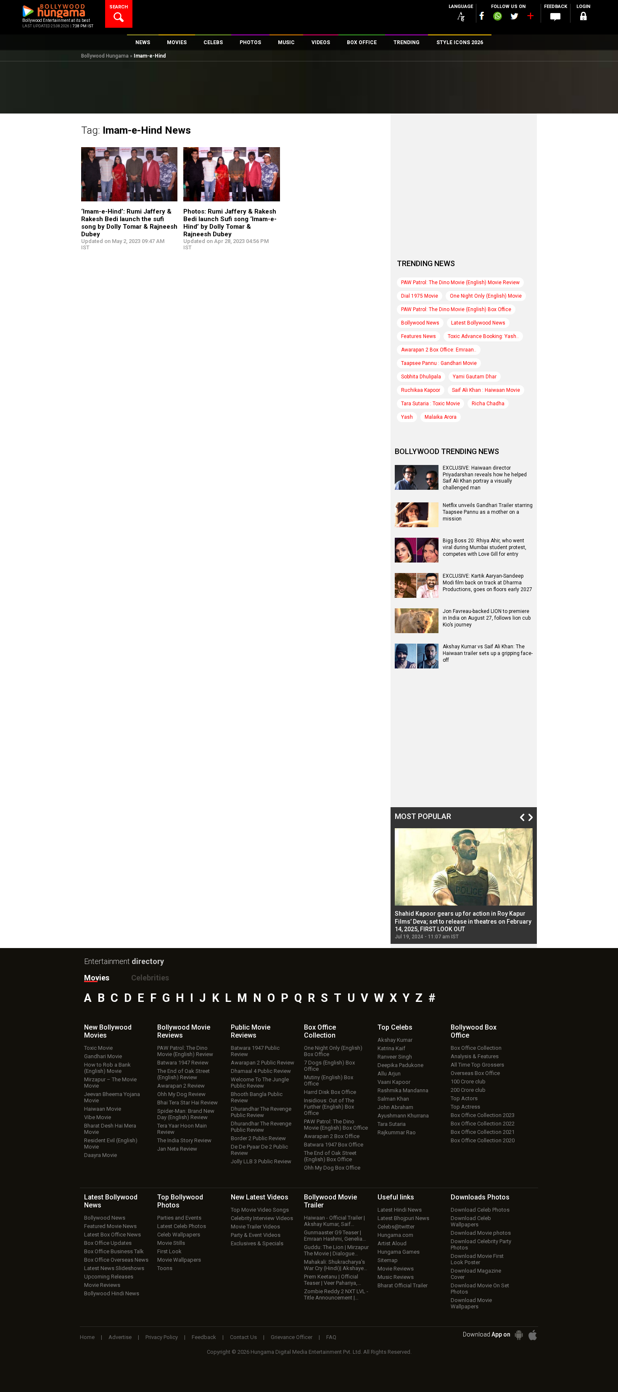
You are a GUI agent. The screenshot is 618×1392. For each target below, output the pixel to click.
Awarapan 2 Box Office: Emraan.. (438, 350)
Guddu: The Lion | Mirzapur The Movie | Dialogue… (336, 1250)
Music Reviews (396, 1277)
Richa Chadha (488, 404)
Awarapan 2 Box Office (331, 1136)
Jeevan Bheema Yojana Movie (112, 1097)
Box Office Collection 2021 (483, 1132)
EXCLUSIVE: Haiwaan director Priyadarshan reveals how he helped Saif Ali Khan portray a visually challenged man (485, 478)
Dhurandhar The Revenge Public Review (261, 1112)
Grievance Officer (291, 1337)
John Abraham (395, 1107)
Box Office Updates (108, 1243)
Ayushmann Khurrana (403, 1115)
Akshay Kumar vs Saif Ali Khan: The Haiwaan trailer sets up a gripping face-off (488, 653)
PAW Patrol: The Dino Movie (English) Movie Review (460, 282)
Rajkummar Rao (397, 1132)
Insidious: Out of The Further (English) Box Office (329, 1106)
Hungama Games (399, 1252)
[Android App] (519, 1335)
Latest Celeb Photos (181, 1226)
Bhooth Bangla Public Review (257, 1097)
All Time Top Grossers (477, 1065)
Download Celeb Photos (480, 1210)
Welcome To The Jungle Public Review (260, 1082)
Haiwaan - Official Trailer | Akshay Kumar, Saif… (334, 1221)
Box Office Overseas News (116, 1260)
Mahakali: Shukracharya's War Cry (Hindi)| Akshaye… (335, 1265)
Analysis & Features (475, 1056)
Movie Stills (171, 1243)
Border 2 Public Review (258, 1138)
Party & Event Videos (255, 1235)
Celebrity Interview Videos (262, 1218)
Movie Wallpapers (179, 1260)
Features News (418, 336)
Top (395, 1027)
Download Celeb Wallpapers (471, 1221)
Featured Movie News (110, 1226)
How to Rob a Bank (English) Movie (107, 1068)
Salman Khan (393, 1099)
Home (87, 1337)
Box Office (320, 1031)
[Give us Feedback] (555, 17)
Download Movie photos (481, 1233)
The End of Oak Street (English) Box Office (330, 1156)
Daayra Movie (100, 1155)
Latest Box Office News (112, 1234)
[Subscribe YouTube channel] (530, 18)
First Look (169, 1251)
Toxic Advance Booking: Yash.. (483, 336)
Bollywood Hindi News (111, 1293)
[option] (464, 884)
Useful (396, 1197)
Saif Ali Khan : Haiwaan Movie (486, 390)
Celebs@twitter (396, 1226)
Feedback (204, 1337)
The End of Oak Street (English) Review (183, 1074)
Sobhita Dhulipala (421, 377)
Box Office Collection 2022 (483, 1123)
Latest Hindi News (400, 1210)
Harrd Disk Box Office (330, 1092)
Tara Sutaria (392, 1124)
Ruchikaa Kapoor (420, 390)
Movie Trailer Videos (255, 1226)
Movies (96, 977)
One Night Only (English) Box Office (333, 1051)
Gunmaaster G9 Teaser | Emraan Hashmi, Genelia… (335, 1235)
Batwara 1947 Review (183, 1062)
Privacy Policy (161, 1337)
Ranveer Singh (395, 1057)
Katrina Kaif (391, 1048)
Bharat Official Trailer (403, 1285)
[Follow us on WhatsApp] (497, 17)
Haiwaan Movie (102, 1109)
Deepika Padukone (400, 1065)
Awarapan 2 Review (181, 1086)
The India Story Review (184, 1140)
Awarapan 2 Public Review (262, 1062)
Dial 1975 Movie (419, 296)
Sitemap (388, 1260)
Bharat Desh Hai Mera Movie (110, 1129)
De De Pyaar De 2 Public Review (259, 1150)
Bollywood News (420, 323)
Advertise (120, 1337)
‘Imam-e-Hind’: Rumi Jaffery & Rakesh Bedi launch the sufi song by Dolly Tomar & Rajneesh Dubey (129, 223)
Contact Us (243, 1337)
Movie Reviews (102, 1285)
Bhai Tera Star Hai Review (187, 1102)
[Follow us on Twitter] (514, 16)
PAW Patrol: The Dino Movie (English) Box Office (456, 309)
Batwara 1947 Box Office (333, 1144)
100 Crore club (468, 1081)
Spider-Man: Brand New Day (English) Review (185, 1114)
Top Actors (464, 1098)
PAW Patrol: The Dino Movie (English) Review (185, 1051)
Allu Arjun (389, 1073)
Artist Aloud (392, 1243)
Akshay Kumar (395, 1040)
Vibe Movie (97, 1117)
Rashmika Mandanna (403, 1090)
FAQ (331, 1337)
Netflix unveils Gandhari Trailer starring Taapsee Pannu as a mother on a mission (488, 511)
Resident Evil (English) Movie (110, 1143)
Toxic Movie (98, 1048)
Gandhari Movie (103, 1056)
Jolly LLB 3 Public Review (261, 1161)
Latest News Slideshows (114, 1268)
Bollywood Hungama (105, 56)
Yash (407, 417)
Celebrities (150, 977)
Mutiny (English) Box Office (328, 1080)
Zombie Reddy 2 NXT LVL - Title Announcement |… (336, 1294)
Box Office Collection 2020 (483, 1140)
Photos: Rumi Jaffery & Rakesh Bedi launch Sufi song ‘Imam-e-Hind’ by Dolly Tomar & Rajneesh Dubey (230, 223)
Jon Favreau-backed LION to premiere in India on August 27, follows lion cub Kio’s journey (487, 617)
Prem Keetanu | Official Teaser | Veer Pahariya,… (332, 1279)
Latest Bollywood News (478, 323)
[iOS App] (532, 1335)
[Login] (583, 17)
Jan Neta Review (177, 1149)
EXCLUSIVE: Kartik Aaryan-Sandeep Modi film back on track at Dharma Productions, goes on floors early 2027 (487, 582)
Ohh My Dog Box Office (332, 1168)
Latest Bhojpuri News (403, 1218)
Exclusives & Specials (257, 1243)
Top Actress (465, 1107)
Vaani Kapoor (394, 1082)
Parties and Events (179, 1218)
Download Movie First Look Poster (477, 1259)
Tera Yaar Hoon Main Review (182, 1129)
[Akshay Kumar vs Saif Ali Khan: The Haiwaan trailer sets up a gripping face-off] (416, 665)
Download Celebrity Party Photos (481, 1244)
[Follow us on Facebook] (481, 16)
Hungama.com (395, 1235)
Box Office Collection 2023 (483, 1115)
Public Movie (250, 1031)
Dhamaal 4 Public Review (261, 1071)
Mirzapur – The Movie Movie (110, 1082)
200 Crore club (468, 1090)
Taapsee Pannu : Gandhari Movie (439, 363)
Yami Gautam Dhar (475, 377)
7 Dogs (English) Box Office (329, 1065)
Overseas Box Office (475, 1073)
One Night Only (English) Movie (486, 296)
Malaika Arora (441, 417)
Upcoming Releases (108, 1276)
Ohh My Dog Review (181, 1094)
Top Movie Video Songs (260, 1210)
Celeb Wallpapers (178, 1234)
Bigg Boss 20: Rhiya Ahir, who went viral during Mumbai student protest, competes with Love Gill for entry (484, 547)
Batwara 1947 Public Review (255, 1051)
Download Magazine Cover (476, 1274)
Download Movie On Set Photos (480, 1288)
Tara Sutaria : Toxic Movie (430, 404)
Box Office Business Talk (114, 1251)
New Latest (259, 1197)
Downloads (480, 1197)
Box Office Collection (476, 1048)
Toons (164, 1268)
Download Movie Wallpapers (471, 1303)
